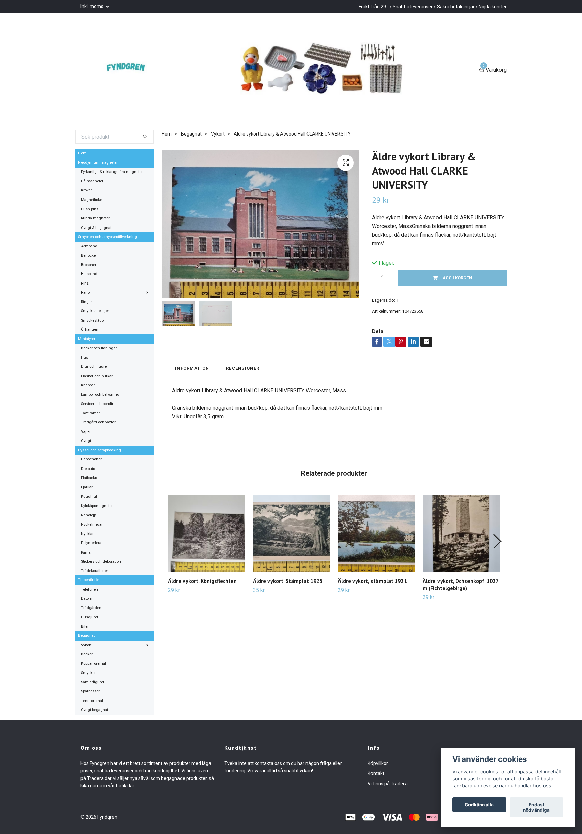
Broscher (88, 265)
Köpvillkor (378, 763)
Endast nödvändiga (536, 807)
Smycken (89, 673)
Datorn (86, 598)
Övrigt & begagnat (96, 228)
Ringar (86, 302)
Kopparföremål (93, 663)
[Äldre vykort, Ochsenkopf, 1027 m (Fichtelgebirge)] (461, 533)
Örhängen (89, 329)
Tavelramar (90, 413)
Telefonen (89, 589)
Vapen (86, 431)
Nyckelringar (92, 524)
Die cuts (88, 469)
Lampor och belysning (100, 394)
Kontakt (376, 773)
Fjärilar (87, 487)
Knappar (88, 385)
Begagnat (86, 635)
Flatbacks (89, 478)
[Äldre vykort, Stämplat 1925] (291, 533)
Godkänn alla (479, 804)
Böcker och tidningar (99, 348)
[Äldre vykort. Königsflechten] (206, 533)
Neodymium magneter (98, 162)
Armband (89, 246)
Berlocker (89, 255)
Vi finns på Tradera (388, 783)
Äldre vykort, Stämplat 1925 (287, 580)
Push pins (89, 209)
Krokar (86, 190)
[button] (497, 541)
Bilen (85, 626)
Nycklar (87, 534)
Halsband (89, 274)
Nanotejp (88, 515)
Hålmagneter (92, 181)
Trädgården (91, 608)
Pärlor (86, 292)
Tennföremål (92, 700)
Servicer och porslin (98, 403)
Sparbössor (90, 691)
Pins (85, 283)
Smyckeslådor (93, 320)
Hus (84, 357)
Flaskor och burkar (97, 376)
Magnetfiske (91, 200)
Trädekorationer (94, 571)
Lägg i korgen (456, 277)
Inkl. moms (92, 6)
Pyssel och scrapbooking (99, 450)
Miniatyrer (86, 339)
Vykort (86, 645)
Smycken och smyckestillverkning (107, 237)
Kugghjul (89, 496)
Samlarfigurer (92, 682)
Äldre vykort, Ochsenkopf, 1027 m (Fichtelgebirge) (460, 584)
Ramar (86, 552)
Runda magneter (95, 218)
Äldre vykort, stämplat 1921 (372, 580)
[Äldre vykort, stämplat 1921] (376, 533)
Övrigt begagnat (94, 710)
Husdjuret (89, 617)
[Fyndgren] (129, 70)
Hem (82, 153)
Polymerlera (91, 543)
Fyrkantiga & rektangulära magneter (112, 172)
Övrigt (86, 441)
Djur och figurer (94, 366)
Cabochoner (91, 459)
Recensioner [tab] (242, 368)
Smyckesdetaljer (95, 311)
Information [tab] (192, 368)
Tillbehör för (88, 580)
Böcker (87, 654)
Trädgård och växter (98, 422)
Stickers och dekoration (101, 561)
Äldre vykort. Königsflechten (202, 580)
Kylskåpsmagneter (97, 506)
